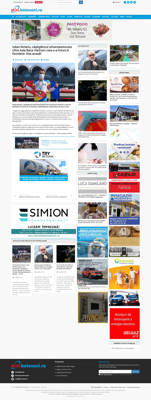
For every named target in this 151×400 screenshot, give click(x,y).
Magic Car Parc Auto (64, 369)
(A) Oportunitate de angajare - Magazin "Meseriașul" (123, 124)
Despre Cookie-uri (85, 394)
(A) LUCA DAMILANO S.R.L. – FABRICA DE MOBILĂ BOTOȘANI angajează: (92, 196)
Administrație (44, 17)
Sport (62, 17)
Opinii (122, 17)
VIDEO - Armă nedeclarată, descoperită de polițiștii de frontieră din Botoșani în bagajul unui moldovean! (92, 135)
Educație (105, 17)
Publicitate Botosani (64, 372)
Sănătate (78, 17)
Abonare (135, 372)
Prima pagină (97, 387)
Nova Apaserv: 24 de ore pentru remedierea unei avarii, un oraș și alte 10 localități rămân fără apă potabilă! (92, 167)
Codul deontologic (133, 387)
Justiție (87, 17)
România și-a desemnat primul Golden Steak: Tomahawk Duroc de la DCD (91, 222)
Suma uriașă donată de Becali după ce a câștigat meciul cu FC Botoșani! (43, 267)
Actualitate (46, 60)
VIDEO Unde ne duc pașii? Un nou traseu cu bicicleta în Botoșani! (124, 64)
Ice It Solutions (62, 376)
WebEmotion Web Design (66, 366)
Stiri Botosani (19, 60)
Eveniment (32, 17)
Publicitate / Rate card (117, 387)
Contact (106, 387)
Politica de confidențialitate (122, 374)
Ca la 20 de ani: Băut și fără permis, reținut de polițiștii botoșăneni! (64, 267)
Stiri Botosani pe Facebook (122, 348)
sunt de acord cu (116, 374)
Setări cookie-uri (97, 394)
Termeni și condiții (54, 394)
